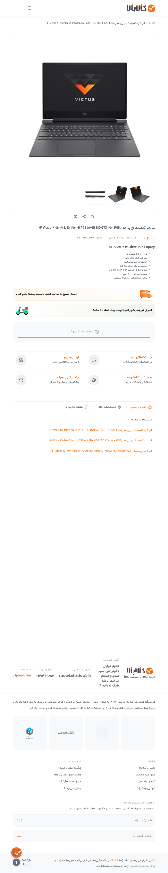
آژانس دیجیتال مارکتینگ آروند (112, 866)
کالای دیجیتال (116, 238)
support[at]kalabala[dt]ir (75, 676)
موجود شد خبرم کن (80, 331)
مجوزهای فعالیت (145, 775)
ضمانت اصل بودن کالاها (68, 775)
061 (22, 676)
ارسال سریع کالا (73, 788)
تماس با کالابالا (147, 768)
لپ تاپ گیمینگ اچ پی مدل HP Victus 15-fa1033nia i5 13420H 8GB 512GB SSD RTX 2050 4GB (100, 430)
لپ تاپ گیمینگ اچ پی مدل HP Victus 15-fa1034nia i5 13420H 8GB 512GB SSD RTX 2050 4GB (100, 440)
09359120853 (45, 676)
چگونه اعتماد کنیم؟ (70, 768)
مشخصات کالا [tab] (107, 407)
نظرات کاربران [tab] (74, 407)
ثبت (19, 820)
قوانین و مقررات (146, 788)
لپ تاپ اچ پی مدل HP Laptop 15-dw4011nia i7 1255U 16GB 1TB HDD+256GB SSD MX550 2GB (101, 451)
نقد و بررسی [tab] (138, 407)
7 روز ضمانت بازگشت (70, 781)
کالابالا (152, 23)
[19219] (92, 216)
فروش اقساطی (146, 781)
